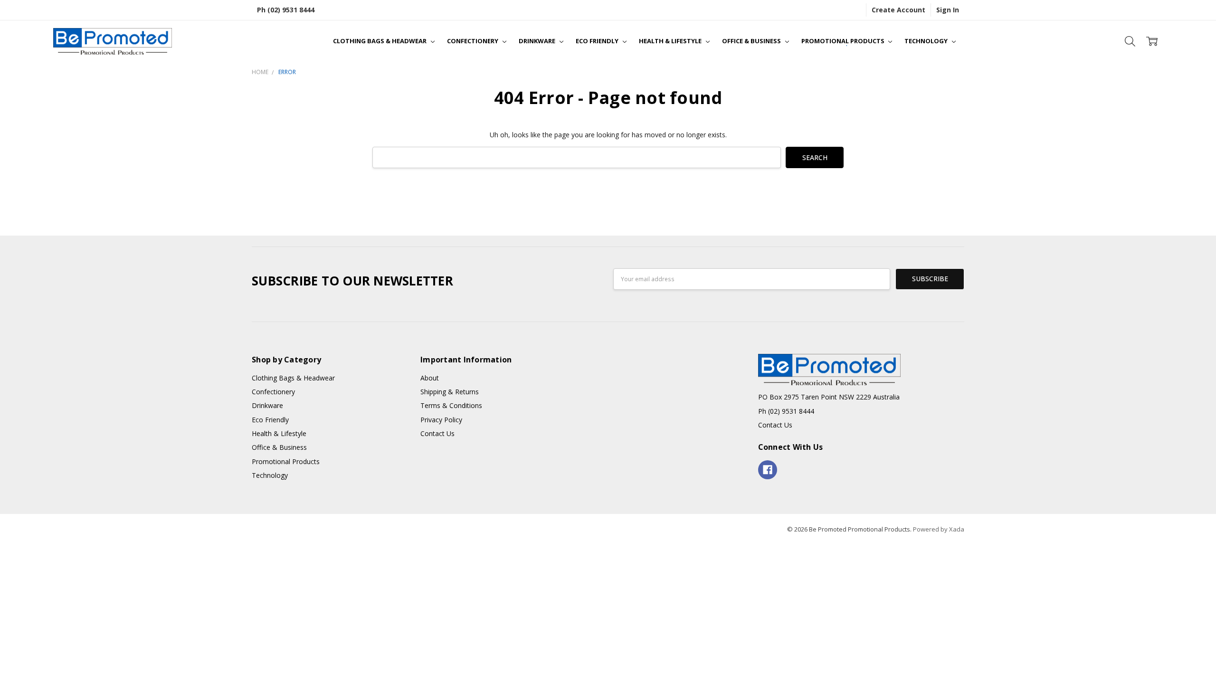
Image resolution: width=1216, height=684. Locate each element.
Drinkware (538, 41)
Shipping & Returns (449, 391)
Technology (926, 41)
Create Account (898, 9)
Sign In (947, 9)
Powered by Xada (938, 529)
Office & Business (752, 41)
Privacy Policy (441, 419)
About (429, 377)
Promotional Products (843, 41)
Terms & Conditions (451, 405)
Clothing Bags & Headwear (380, 41)
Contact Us (437, 433)
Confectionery (473, 41)
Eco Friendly (598, 41)
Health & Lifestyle (671, 41)
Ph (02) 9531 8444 (285, 9)
